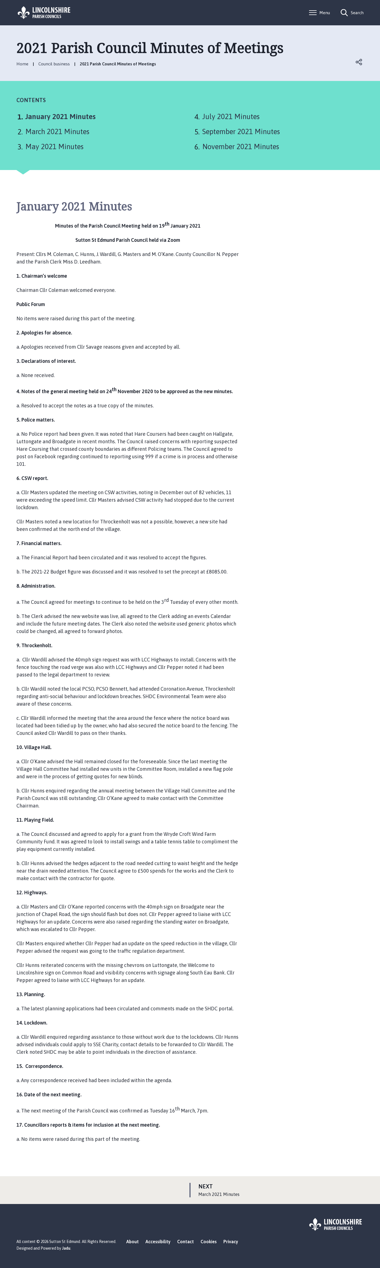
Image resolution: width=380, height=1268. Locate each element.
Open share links (359, 62)
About (132, 1241)
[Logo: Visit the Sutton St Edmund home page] (44, 12)
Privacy (230, 1241)
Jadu (66, 1248)
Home (22, 63)
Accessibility (158, 1241)
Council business (54, 63)
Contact (185, 1241)
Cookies (209, 1241)
